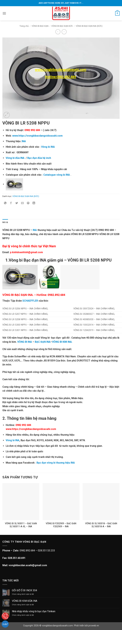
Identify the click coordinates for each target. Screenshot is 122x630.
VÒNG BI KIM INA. (62, 341)
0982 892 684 (32, 130)
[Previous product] (64, 31)
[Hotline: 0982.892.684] (5, 616)
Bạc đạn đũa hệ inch (39, 157)
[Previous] (2, 509)
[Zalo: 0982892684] (5, 624)
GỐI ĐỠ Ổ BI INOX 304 (24, 590)
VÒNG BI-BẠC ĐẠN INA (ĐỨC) (89, 26)
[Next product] (57, 31)
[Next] (119, 509)
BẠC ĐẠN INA (43, 341)
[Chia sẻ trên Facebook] (11, 203)
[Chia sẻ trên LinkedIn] (34, 203)
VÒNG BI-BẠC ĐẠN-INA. (18, 294)
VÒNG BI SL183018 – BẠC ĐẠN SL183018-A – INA (101, 525)
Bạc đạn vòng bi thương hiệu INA (56, 462)
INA (24, 141)
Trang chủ (24, 26)
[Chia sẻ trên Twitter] (16, 203)
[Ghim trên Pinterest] (28, 203)
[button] (4, 13)
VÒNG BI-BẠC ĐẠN (40, 26)
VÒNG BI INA (25, 341)
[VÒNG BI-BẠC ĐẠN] (61, 13)
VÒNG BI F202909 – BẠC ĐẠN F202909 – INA (61, 525)
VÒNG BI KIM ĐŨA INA (24, 600)
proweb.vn (93, 625)
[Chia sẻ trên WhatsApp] (5, 203)
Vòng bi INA (48, 146)
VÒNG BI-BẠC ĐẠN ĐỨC (62, 26)
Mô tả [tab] (5, 222)
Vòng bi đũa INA (15, 157)
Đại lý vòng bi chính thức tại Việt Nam (29, 246)
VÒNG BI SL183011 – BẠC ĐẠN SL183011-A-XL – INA (21, 525)
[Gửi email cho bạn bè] (22, 203)
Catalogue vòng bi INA (56, 174)
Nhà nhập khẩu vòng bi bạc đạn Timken (33, 611)
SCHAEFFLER (30, 300)
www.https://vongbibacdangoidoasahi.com (37, 135)
